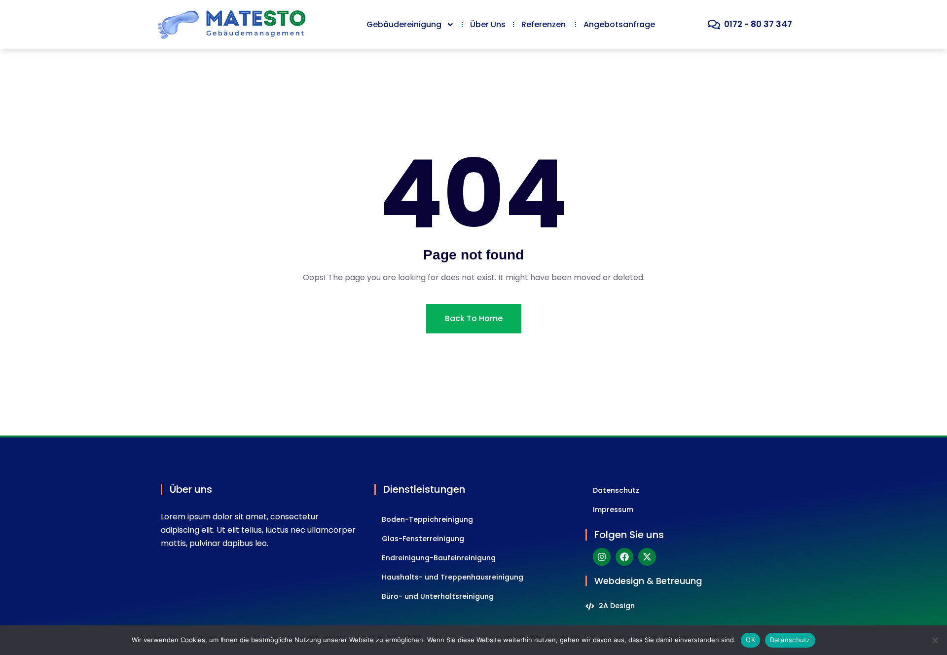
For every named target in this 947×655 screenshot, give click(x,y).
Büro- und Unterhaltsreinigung (438, 596)
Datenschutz (616, 490)
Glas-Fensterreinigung (423, 539)
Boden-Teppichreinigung (427, 519)
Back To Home (474, 318)
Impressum (613, 509)
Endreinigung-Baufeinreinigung (439, 558)
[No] (935, 640)
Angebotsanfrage (619, 24)
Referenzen (544, 24)
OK (750, 640)
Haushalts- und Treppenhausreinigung (452, 577)
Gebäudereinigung (403, 24)
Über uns (488, 24)
